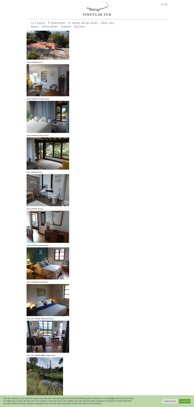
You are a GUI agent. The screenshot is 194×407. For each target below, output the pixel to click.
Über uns (107, 23)
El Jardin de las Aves (83, 23)
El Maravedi (56, 23)
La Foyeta (38, 23)
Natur (35, 27)
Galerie (66, 27)
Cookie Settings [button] (170, 401)
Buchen (79, 27)
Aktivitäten (50, 27)
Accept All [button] (185, 401)
